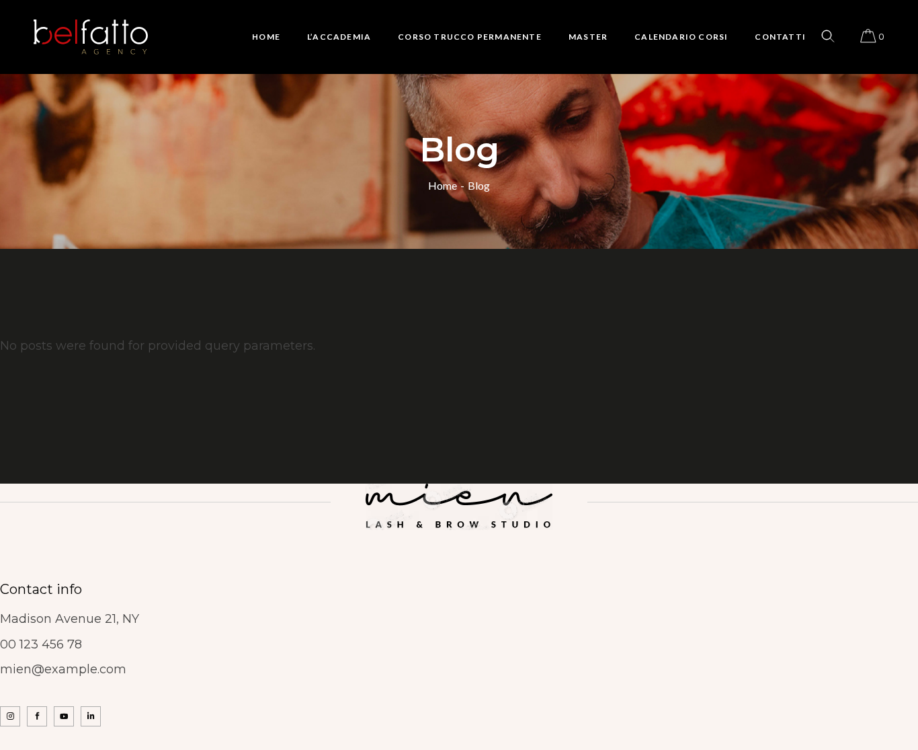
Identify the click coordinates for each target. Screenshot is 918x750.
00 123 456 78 (41, 644)
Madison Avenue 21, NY (69, 618)
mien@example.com (63, 669)
